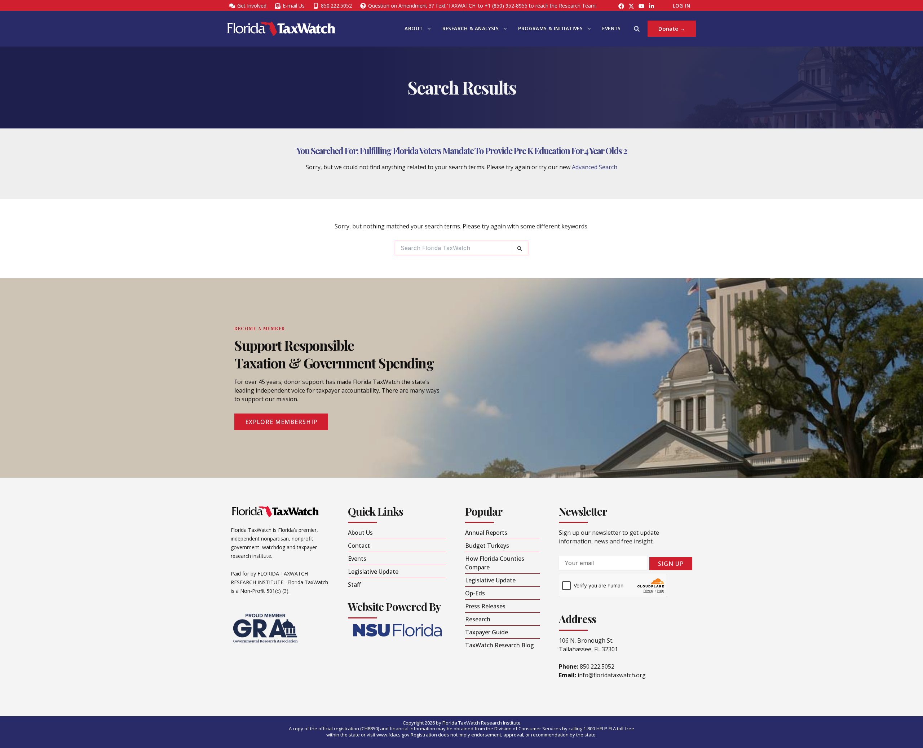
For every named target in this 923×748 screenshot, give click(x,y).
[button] (427, 28)
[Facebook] (621, 6)
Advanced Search (594, 167)
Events (611, 28)
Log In (681, 6)
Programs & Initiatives (550, 28)
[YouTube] (641, 6)
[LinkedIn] (651, 6)
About (414, 28)
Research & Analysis (470, 28)
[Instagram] (631, 6)
